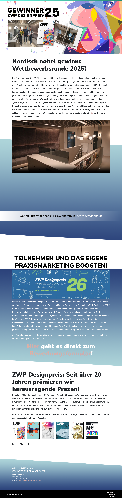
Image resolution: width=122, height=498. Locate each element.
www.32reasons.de (89, 216)
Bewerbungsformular (60, 353)
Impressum (111, 494)
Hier (91, 113)
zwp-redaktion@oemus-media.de (30, 480)
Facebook (112, 496)
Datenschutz (111, 492)
